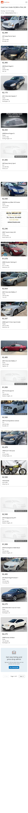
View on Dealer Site (19, 29)
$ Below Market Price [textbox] (10, 13)
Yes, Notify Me (14, 667)
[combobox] (11, 13)
